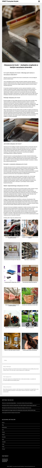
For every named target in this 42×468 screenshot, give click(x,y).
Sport (3, 439)
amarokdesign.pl (5, 460)
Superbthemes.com (31, 466)
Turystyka (3, 441)
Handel (3, 434)
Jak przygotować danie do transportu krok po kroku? (11, 412)
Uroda (3, 444)
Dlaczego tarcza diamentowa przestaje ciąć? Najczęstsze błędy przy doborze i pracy (16, 407)
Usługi (3, 446)
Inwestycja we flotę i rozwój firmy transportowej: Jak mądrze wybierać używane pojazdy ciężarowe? (19, 405)
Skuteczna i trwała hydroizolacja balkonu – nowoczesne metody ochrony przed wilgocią (17, 403)
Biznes (3, 422)
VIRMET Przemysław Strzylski (10, 1)
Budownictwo (4, 427)
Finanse (3, 432)
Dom (3, 429)
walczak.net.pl (4, 461)
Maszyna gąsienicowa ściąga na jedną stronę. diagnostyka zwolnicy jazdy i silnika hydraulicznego (18, 410)
